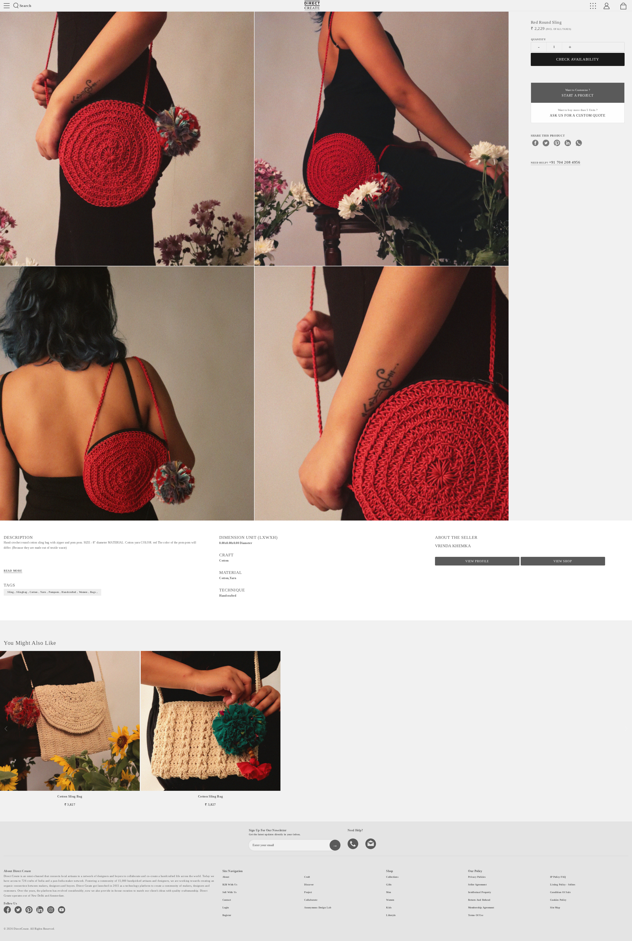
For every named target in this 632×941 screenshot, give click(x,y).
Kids (389, 907)
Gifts (389, 884)
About (225, 877)
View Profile (477, 561)
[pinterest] (557, 142)
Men (388, 892)
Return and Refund (479, 900)
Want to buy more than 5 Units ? (578, 113)
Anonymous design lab (317, 907)
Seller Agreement (477, 884)
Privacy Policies (477, 877)
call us (353, 843)
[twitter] (546, 142)
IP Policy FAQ (558, 877)
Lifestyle (390, 915)
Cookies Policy (558, 900)
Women (390, 900)
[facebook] (535, 142)
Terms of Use (475, 915)
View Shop (562, 561)
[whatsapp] (578, 142)
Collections (392, 877)
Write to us (371, 843)
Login (225, 907)
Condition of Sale (560, 892)
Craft (307, 877)
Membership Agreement (481, 907)
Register (226, 915)
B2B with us (229, 884)
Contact (226, 900)
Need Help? (555, 162)
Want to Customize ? (577, 93)
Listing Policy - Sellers (562, 884)
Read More (13, 570)
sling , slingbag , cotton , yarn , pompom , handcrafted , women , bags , (52, 592)
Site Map (555, 907)
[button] (626, 728)
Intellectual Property (479, 892)
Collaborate (310, 900)
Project (308, 892)
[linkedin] (567, 142)
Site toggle (7, 5)
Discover (309, 884)
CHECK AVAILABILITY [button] (577, 59)
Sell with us (229, 892)
